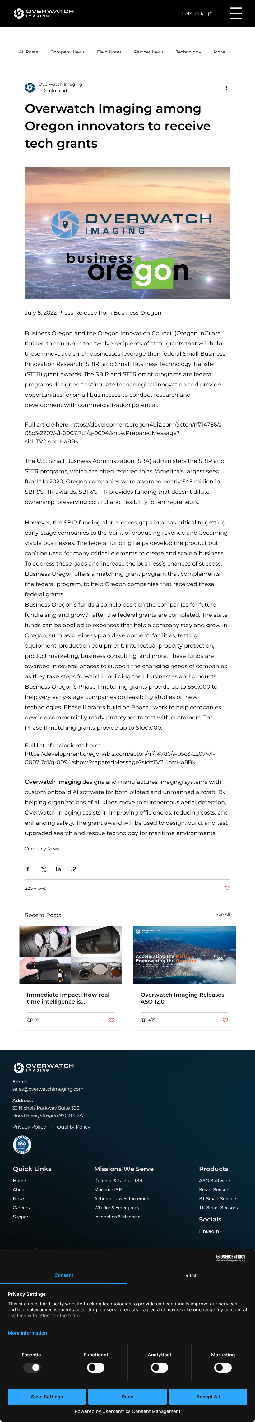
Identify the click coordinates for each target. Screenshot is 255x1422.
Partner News (149, 52)
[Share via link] (73, 869)
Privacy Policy (29, 1127)
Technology (188, 52)
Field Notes (109, 52)
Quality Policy (73, 1127)
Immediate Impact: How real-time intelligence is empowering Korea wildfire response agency (69, 998)
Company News (67, 52)
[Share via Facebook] (28, 869)
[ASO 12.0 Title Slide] (184, 955)
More (219, 52)
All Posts (28, 52)
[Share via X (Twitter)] (43, 869)
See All (223, 914)
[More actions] (226, 87)
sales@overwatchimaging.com (48, 1089)
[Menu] (236, 13)
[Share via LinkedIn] (58, 869)
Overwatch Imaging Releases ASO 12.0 (182, 998)
